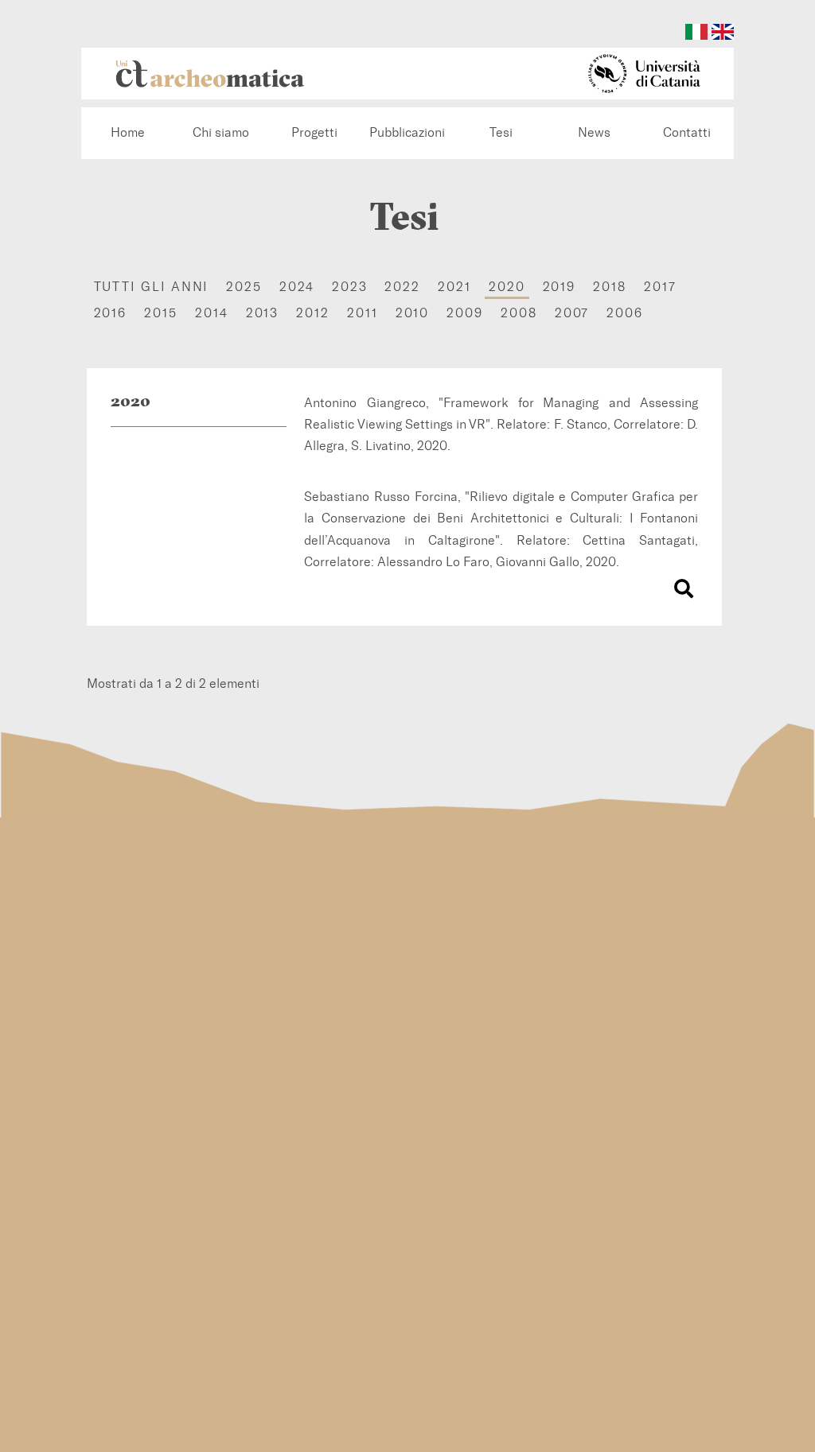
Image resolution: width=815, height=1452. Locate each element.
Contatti (687, 132)
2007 (572, 312)
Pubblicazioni (407, 132)
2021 (454, 286)
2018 (609, 286)
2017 (660, 286)
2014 (211, 312)
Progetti (314, 132)
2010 (413, 312)
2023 (350, 286)
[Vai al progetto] (683, 590)
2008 (519, 312)
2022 (402, 286)
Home (128, 132)
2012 (313, 312)
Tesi (501, 132)
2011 (362, 312)
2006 (624, 312)
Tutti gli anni (151, 286)
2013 (262, 312)
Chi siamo (221, 132)
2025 (244, 286)
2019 (559, 286)
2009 (464, 312)
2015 (160, 312)
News (594, 132)
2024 (296, 286)
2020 (507, 286)
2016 (110, 312)
